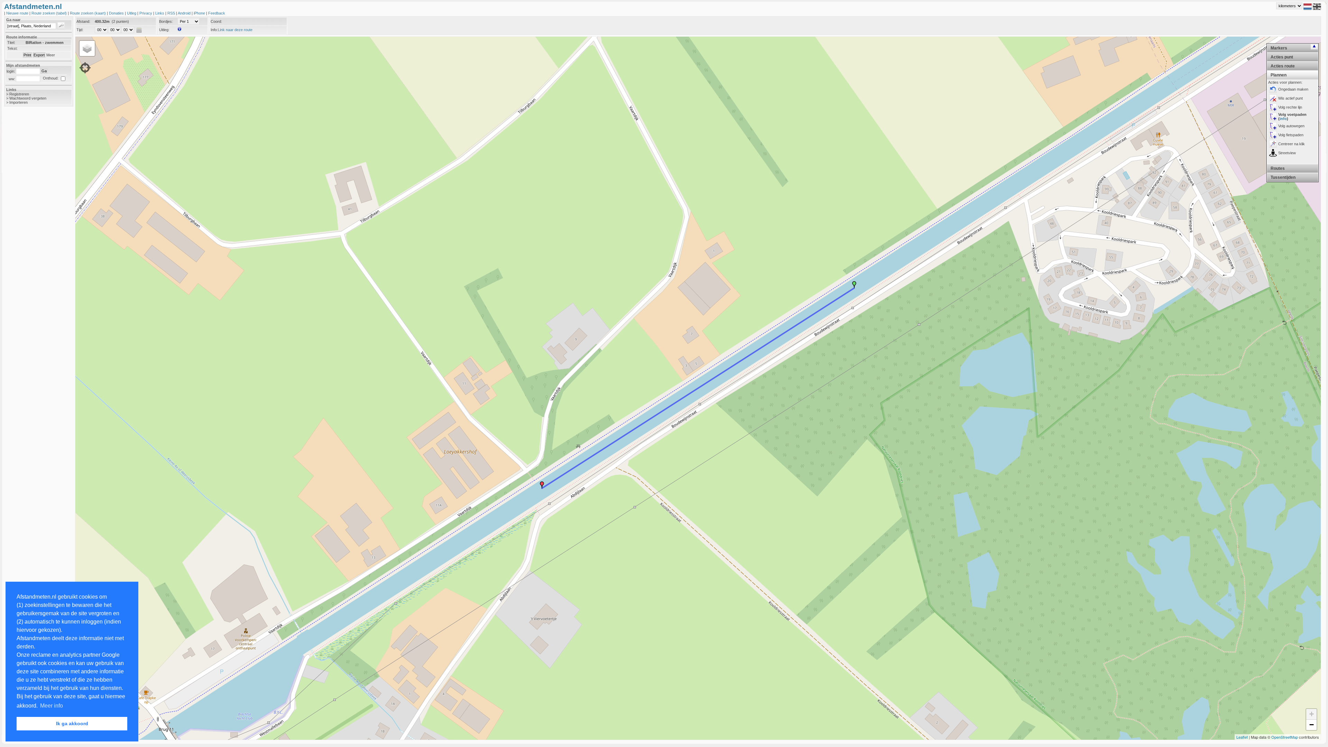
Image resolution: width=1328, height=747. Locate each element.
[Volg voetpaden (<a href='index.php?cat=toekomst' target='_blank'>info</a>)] (1273, 116)
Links (160, 13)
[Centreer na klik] (1273, 144)
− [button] (1311, 724)
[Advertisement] (31, 221)
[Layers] (87, 48)
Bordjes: (166, 21)
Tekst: (12, 48)
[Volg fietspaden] (1273, 135)
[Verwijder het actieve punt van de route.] (1273, 98)
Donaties (117, 13)
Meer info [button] (51, 706)
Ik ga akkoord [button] (72, 723)
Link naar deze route (235, 30)
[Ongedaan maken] (1273, 89)
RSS (171, 13)
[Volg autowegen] (1273, 126)
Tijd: (79, 30)
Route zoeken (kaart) (88, 13)
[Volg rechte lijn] (1273, 107)
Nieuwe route (17, 13)
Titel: (11, 42)
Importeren (18, 102)
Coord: (216, 21)
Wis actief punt (1290, 98)
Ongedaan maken (1293, 89)
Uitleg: (164, 30)
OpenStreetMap (1284, 737)
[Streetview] (1273, 153)
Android (185, 13)
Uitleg (132, 13)
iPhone (200, 13)
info (1283, 119)
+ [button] (1311, 714)
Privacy (146, 13)
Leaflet (1242, 737)
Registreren (19, 94)
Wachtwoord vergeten (27, 98)
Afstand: (83, 21)
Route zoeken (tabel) (49, 13)
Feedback (216, 13)
